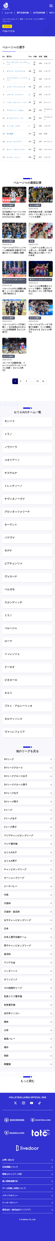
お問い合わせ (8, 1160)
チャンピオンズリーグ (15, 869)
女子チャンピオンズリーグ (17, 920)
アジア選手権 (10, 844)
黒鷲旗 (7, 1064)
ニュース (9, 13)
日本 (6, 928)
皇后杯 (7, 954)
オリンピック (10, 979)
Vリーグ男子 (10, 827)
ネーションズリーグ (14, 878)
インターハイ (10, 971)
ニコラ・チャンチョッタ (16, 87)
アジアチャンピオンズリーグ (18, 835)
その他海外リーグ (13, 988)
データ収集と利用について (14, 1188)
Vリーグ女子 (10, 818)
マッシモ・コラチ (13, 126)
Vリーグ (8, 810)
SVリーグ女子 (11, 793)
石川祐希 (10, 134)
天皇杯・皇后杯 (12, 912)
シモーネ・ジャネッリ (15, 95)
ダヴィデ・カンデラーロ (16, 71)
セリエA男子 (10, 861)
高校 (6, 1055)
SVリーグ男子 (11, 801)
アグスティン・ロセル (15, 110)
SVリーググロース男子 (15, 784)
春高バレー (9, 1039)
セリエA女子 (10, 852)
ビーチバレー (10, 886)
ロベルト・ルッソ (13, 157)
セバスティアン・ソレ (15, 118)
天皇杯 (7, 903)
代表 (6, 895)
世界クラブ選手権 (13, 996)
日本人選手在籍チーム (15, 937)
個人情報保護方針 (10, 1181)
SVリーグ (9, 759)
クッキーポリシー (10, 1202)
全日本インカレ (12, 1013)
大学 (6, 1030)
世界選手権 (9, 1005)
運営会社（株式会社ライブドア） (17, 1210)
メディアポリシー (10, 1195)
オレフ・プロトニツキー (16, 149)
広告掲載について (10, 1167)
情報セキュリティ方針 (12, 1174)
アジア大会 (9, 962)
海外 (6, 1047)
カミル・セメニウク (14, 142)
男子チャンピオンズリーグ (17, 945)
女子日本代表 (39, 13)
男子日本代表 (23, 13)
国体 (6, 1022)
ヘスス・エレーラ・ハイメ (17, 102)
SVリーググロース (13, 767)
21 (37, 381)
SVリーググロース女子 (15, 776)
